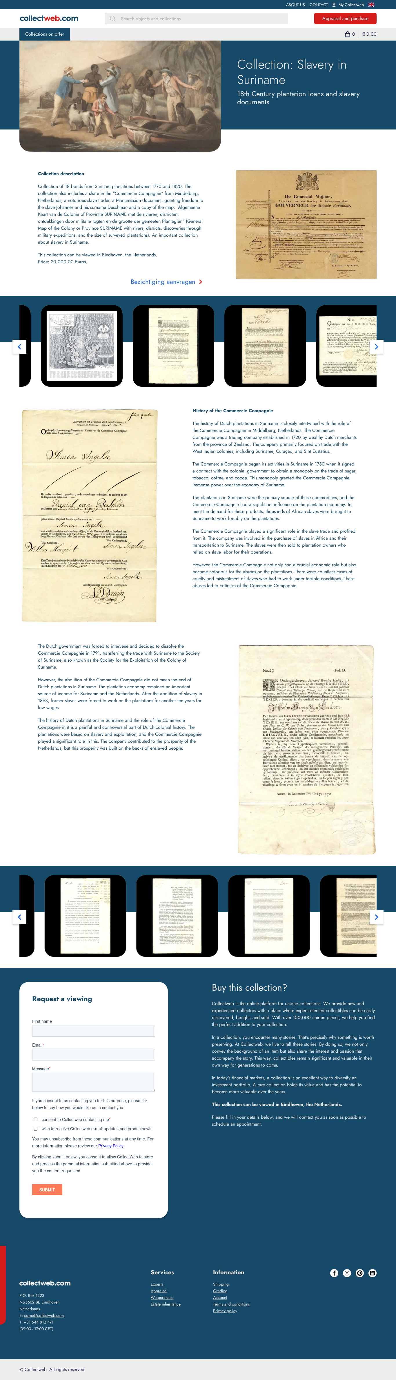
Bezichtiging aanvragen (163, 281)
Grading (220, 1291)
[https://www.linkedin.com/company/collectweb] (372, 1302)
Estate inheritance (166, 1304)
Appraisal (159, 1291)
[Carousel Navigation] (198, 347)
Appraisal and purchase (345, 18)
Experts (157, 1284)
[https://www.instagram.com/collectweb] (347, 1302)
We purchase (162, 1297)
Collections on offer (44, 34)
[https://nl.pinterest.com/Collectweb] (360, 1302)
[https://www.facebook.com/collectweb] (334, 1302)
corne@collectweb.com (44, 1315)
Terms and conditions (231, 1304)
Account (220, 1297)
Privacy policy (225, 1311)
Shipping (221, 1284)
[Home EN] (48, 18)
